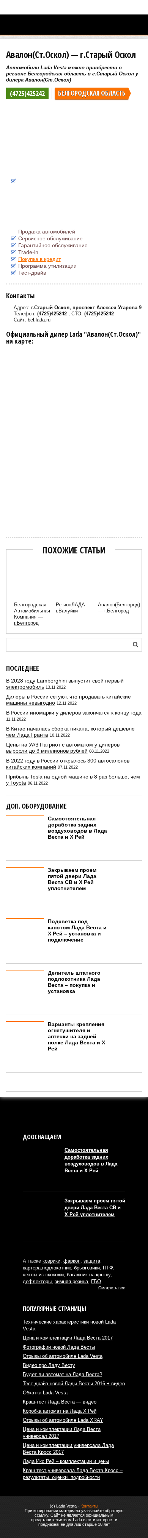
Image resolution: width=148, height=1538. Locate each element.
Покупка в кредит (39, 259)
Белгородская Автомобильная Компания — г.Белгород (32, 614)
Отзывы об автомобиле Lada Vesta (62, 1356)
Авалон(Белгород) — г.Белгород (119, 608)
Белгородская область (91, 93)
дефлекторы (37, 1281)
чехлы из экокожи (43, 1274)
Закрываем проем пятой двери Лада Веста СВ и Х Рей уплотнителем (72, 879)
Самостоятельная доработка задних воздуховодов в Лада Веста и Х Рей (77, 827)
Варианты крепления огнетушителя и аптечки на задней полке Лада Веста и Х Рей (76, 1036)
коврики (51, 1261)
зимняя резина (71, 1281)
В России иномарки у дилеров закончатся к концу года (74, 713)
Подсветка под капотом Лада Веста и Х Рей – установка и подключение (77, 930)
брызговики (87, 1268)
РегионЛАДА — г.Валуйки (73, 608)
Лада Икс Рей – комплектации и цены (66, 1461)
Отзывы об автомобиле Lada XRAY (63, 1420)
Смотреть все (111, 1287)
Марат (12, 511)
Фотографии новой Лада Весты (59, 1347)
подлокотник (56, 1268)
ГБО (96, 1281)
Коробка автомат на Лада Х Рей (59, 1411)
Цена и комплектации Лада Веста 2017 (68, 1338)
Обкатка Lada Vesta (45, 1393)
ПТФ (108, 1268)
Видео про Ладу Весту (49, 1365)
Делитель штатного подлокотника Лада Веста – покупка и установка (74, 982)
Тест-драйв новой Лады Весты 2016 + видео (74, 1383)
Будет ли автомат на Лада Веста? (62, 1374)
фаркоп (71, 1261)
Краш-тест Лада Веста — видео (59, 1402)
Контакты (89, 1506)
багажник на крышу (88, 1274)
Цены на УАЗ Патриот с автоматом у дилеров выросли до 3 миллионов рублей (63, 748)
